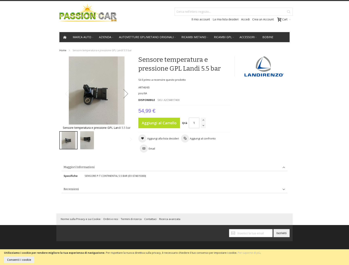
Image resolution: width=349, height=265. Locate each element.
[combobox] (233, 12)
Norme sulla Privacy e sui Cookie (81, 219)
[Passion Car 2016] (86, 15)
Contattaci (150, 219)
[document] (174, 257)
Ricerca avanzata (169, 219)
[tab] (174, 167)
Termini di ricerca (131, 219)
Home (62, 50)
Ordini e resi (110, 219)
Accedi (245, 19)
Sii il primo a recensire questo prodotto (162, 80)
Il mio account (200, 19)
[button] (126, 93)
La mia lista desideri (226, 19)
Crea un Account (263, 19)
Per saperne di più (249, 253)
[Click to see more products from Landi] (264, 66)
